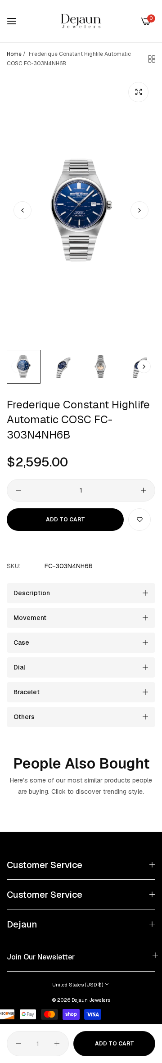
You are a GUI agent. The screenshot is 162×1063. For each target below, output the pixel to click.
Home (14, 54)
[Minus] (19, 490)
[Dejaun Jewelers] (81, 21)
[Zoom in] (138, 92)
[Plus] (143, 490)
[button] (139, 210)
